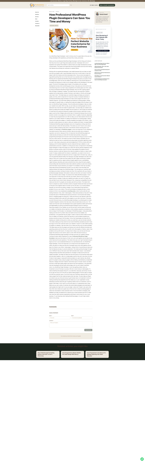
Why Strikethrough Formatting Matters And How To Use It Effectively (46, 354)
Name (50, 315)
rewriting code (71, 191)
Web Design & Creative (54, 25)
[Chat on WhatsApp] (142, 459)
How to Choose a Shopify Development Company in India (102, 70)
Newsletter (37, 25)
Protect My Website (103, 50)
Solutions (37, 14)
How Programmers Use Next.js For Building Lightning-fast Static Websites (96, 354)
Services (37, 16)
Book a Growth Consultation (107, 5)
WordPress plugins (66, 129)
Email (72, 315)
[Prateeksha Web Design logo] (37, 5)
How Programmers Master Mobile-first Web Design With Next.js (71, 353)
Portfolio (37, 21)
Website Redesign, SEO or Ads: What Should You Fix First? (102, 67)
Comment (51, 320)
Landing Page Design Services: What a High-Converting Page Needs (102, 64)
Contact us (37, 23)
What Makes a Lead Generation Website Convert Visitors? (102, 76)
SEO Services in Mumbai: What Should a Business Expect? (102, 73)
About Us (37, 12)
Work (36, 18)
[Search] (71, 5)
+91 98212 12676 (94, 5)
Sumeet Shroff (104, 14)
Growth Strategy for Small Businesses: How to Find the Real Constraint (102, 79)
